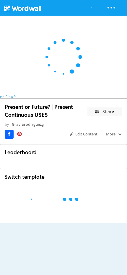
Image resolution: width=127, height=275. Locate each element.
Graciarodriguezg (28, 124)
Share (107, 111)
